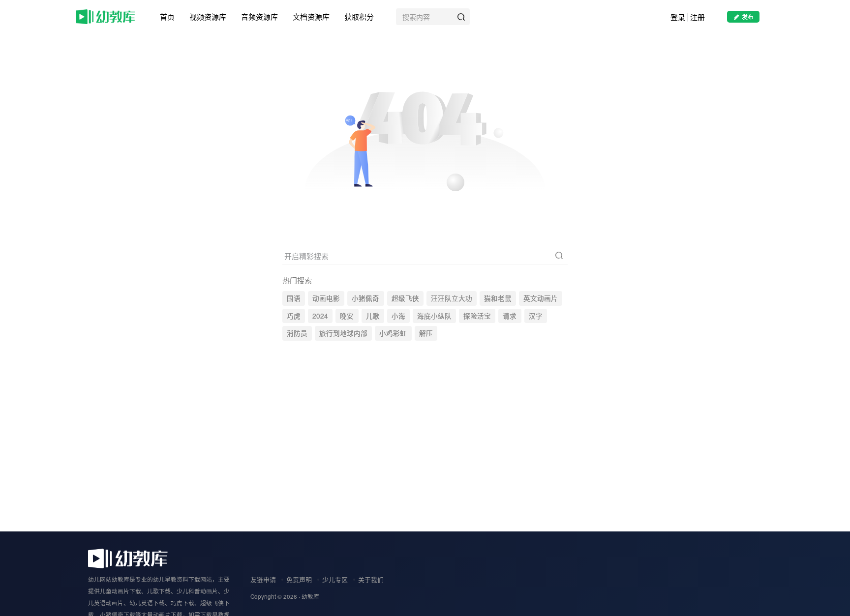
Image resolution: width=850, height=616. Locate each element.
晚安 (347, 316)
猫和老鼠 (498, 298)
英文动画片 (540, 298)
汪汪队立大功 (451, 298)
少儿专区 (335, 579)
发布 (748, 16)
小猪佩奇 (365, 298)
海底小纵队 (434, 316)
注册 (697, 17)
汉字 (536, 316)
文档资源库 (311, 16)
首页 (167, 16)
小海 (398, 316)
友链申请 (263, 579)
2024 (320, 316)
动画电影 (326, 298)
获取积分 (359, 16)
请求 (509, 316)
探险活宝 (477, 316)
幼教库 (310, 596)
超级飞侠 (405, 298)
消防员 (297, 333)
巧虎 (294, 316)
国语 (294, 298)
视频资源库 (207, 16)
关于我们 (371, 579)
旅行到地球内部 (343, 333)
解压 (426, 333)
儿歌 (373, 316)
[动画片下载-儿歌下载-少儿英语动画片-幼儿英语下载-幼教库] (128, 557)
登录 (677, 17)
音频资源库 (259, 16)
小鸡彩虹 (393, 333)
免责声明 (299, 579)
